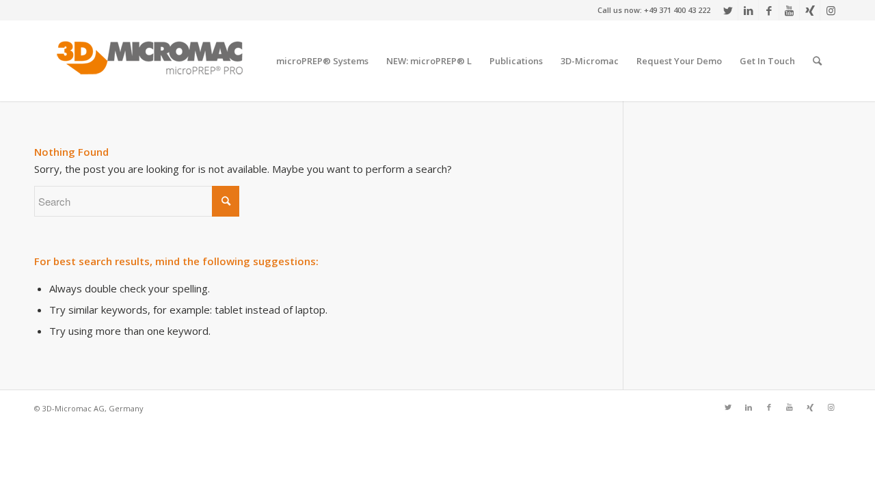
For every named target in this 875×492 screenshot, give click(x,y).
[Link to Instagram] (830, 10)
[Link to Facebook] (769, 10)
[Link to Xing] (810, 10)
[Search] (817, 60)
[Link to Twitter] (728, 10)
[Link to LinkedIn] (748, 10)
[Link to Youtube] (789, 10)
